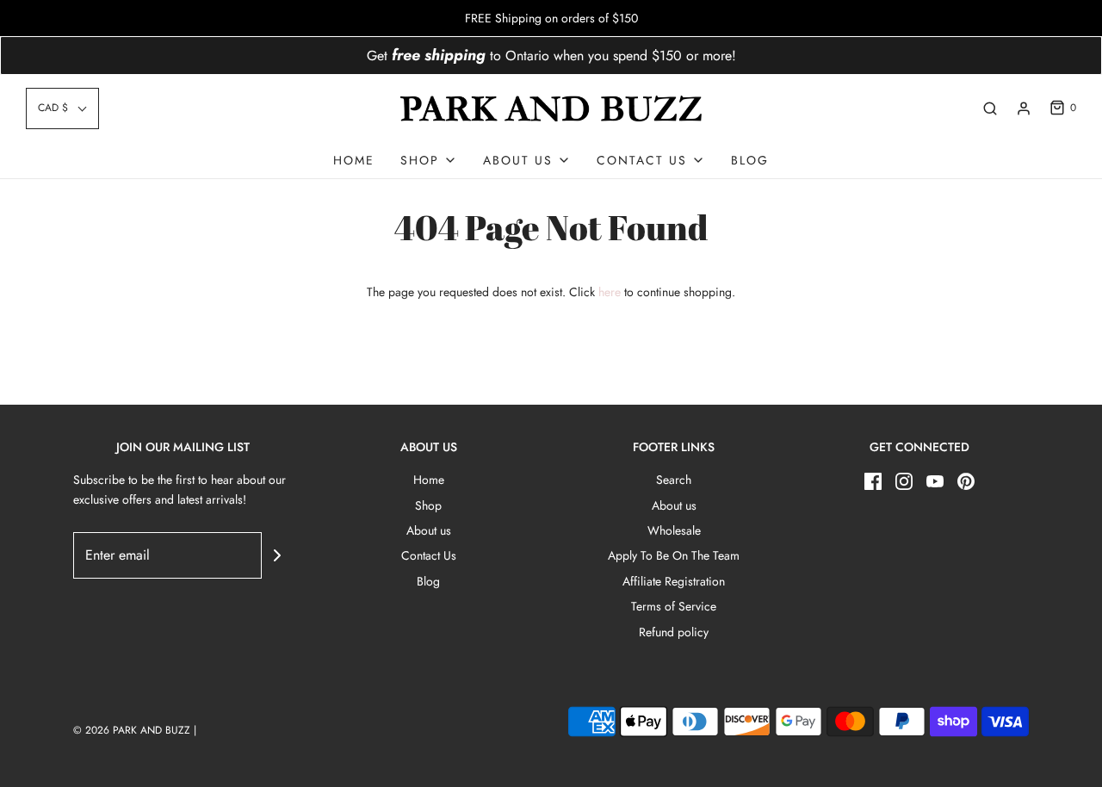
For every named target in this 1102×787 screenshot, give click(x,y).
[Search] (990, 108)
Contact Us (428, 555)
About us (428, 530)
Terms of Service (673, 606)
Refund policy (674, 632)
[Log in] (1023, 108)
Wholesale (674, 530)
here (609, 292)
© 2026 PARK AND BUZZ (131, 730)
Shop (428, 505)
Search (673, 479)
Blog (750, 160)
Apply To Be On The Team (674, 555)
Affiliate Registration (673, 581)
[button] (62, 108)
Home (354, 160)
